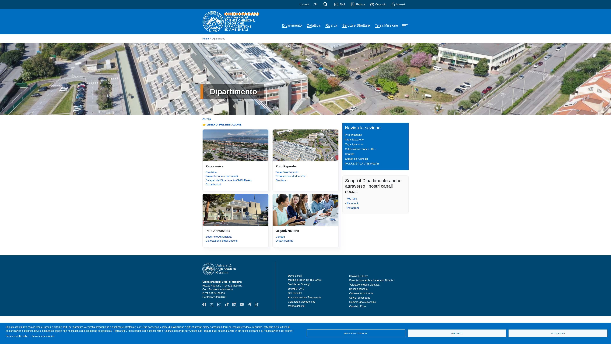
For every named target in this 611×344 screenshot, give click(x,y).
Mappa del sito (296, 306)
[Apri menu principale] (405, 25)
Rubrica (360, 4)
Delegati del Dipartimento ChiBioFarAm (229, 180)
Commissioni (213, 184)
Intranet (400, 4)
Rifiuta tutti (457, 333)
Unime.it (304, 4)
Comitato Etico (357, 306)
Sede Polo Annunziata (219, 236)
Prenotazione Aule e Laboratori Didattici (371, 280)
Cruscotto (380, 4)
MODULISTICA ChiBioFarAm (362, 163)
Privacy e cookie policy (17, 336)
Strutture (281, 180)
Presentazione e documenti (222, 176)
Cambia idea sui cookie (362, 302)
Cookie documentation (43, 336)
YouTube (242, 304)
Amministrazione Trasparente (304, 297)
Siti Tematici (295, 293)
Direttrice (211, 172)
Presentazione (353, 134)
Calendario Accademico (301, 301)
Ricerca (331, 25)
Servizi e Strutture (356, 25)
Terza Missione (386, 25)
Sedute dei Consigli (356, 158)
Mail (342, 4)
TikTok (227, 304)
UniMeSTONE (296, 288)
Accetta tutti (558, 333)
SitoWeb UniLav (358, 276)
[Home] (231, 21)
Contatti (280, 236)
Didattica (313, 25)
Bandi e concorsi (358, 289)
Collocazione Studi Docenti (222, 240)
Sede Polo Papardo (287, 172)
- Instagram (352, 207)
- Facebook (351, 203)
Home (205, 38)
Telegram (249, 304)
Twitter (212, 304)
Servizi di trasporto (359, 297)
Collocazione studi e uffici (291, 176)
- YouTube (351, 198)
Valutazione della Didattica (364, 284)
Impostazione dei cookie (356, 333)
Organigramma (284, 240)
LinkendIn (234, 304)
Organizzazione (354, 139)
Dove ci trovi (295, 275)
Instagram (219, 304)
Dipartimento (292, 25)
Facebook (204, 304)
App (257, 304)
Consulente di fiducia (361, 293)
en (315, 4)
